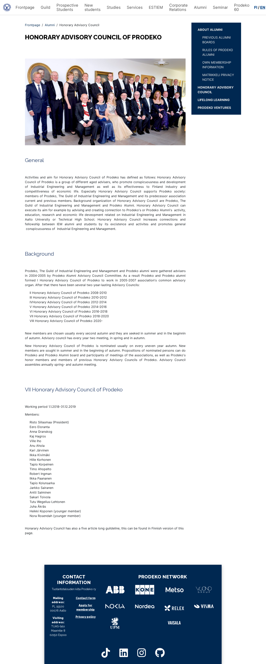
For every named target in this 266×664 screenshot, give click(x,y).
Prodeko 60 (241, 7)
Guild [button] (45, 7)
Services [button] (135, 7)
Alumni (50, 25)
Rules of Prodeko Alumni (217, 52)
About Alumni (210, 30)
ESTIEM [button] (156, 7)
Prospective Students (67, 7)
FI (255, 7)
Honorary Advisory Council (216, 89)
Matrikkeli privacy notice (218, 77)
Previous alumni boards (216, 39)
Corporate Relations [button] (178, 7)
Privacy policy (86, 616)
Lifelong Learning (214, 100)
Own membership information (216, 64)
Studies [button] (114, 7)
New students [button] (92, 7)
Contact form (85, 598)
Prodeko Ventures (214, 108)
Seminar (220, 7)
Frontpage (25, 7)
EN (262, 7)
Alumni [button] (200, 7)
